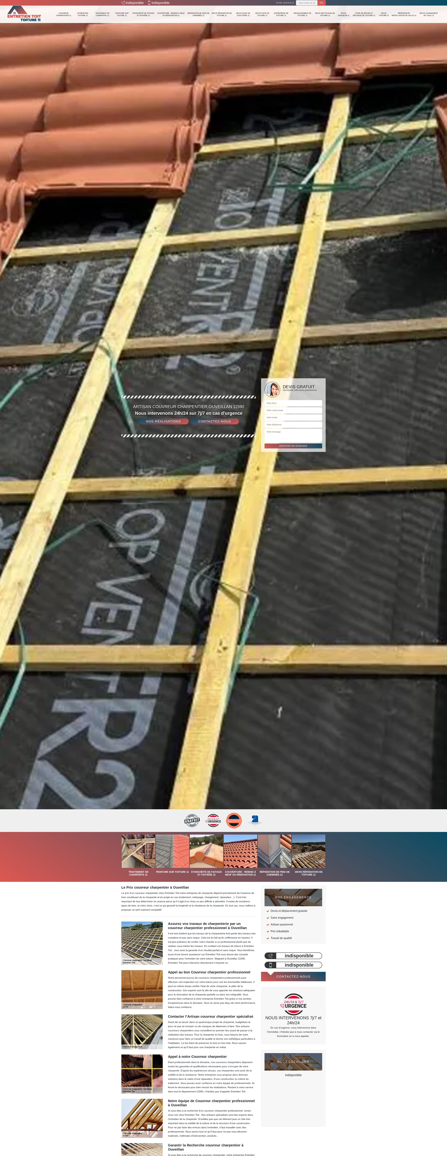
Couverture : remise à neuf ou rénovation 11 (171, 14)
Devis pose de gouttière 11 (243, 14)
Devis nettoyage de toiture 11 (325, 14)
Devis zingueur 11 (343, 14)
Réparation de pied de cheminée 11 (198, 14)
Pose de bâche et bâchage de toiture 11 (364, 14)
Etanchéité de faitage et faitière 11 (143, 14)
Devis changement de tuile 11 (429, 14)
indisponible (135, 3)
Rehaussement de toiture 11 (302, 14)
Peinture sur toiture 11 (122, 14)
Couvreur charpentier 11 (63, 14)
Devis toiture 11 (384, 14)
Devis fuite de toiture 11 (262, 14)
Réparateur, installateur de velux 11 (404, 14)
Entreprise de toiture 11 (281, 14)
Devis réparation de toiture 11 (222, 14)
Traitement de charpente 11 (102, 14)
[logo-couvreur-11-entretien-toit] (24, 14)
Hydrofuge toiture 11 (82, 14)
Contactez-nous (214, 421)
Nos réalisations (163, 421)
